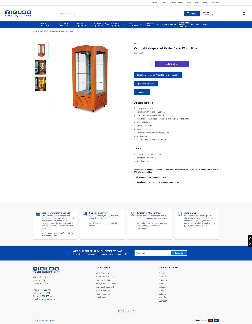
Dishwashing (168, 25)
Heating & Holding (149, 25)
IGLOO (136, 44)
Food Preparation (133, 25)
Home (155, 3)
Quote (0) (250, 241)
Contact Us (215, 3)
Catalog (197, 3)
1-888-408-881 (47, 296)
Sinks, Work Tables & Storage (184, 25)
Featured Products (64, 25)
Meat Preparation (103, 290)
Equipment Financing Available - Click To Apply (157, 75)
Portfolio (205, 3)
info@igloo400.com (47, 299)
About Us (163, 3)
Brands (180, 3)
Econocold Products (105, 276)
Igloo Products (45, 25)
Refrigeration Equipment (100, 25)
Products (172, 3)
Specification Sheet (145, 83)
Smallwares (201, 25)
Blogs (161, 290)
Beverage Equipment (115, 25)
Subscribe (179, 253)
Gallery (188, 3)
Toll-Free (205, 12)
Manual (142, 92)
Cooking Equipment (81, 25)
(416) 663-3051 (45, 290)
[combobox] (128, 13)
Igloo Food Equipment (47, 320)
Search (193, 13)
